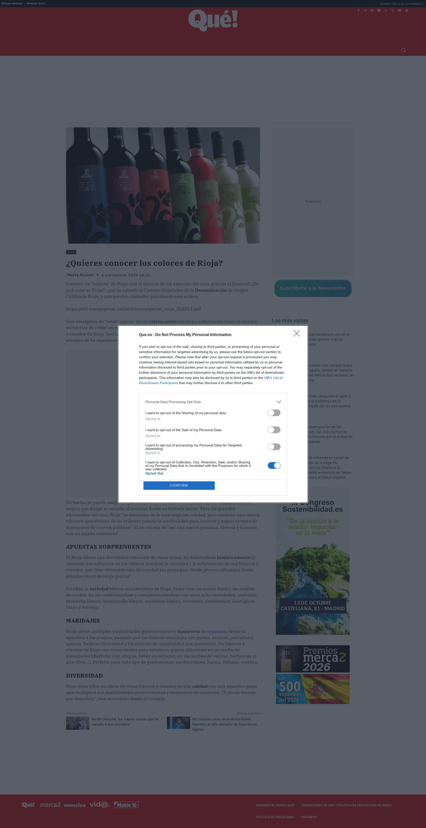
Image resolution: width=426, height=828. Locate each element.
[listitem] (213, 402)
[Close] (298, 335)
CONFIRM (179, 485)
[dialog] (213, 414)
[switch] (274, 412)
